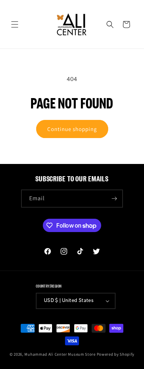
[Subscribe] (114, 198)
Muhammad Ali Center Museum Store (59, 354)
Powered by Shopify (116, 354)
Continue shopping (72, 128)
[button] (15, 24)
